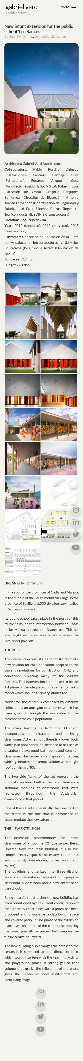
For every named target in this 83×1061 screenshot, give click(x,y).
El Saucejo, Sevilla (32, 220)
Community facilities (18, 36)
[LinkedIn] (40, 1006)
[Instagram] (40, 993)
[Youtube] (40, 1031)
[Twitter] (40, 1018)
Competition (42, 36)
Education (59, 36)
